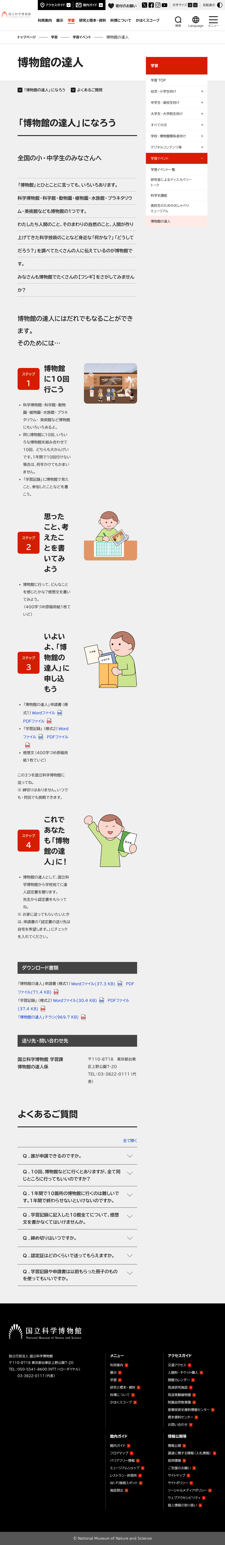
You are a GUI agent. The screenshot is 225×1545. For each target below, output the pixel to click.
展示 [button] (59, 20)
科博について (120, 1395)
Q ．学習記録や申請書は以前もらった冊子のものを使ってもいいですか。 (70, 1275)
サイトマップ (176, 1475)
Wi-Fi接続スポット (124, 1483)
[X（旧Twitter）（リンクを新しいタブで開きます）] (144, 5)
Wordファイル (43, 713)
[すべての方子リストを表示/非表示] (176, 124)
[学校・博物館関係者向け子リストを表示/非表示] (176, 136)
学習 (54, 37)
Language (195, 25)
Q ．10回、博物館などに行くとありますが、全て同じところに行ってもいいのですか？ (71, 1175)
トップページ (27, 37)
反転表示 (209, 5)
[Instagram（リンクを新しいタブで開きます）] (157, 5)
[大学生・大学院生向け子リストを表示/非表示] (176, 113)
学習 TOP (158, 80)
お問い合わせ (178, 1424)
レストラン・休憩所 (123, 1475)
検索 (178, 25)
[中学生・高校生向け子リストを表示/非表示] (176, 102)
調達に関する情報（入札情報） (189, 1453)
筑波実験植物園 (179, 1394)
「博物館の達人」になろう (44, 90)
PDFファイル (34, 721)
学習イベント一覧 (163, 169)
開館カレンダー (179, 1380)
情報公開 (174, 1445)
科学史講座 (159, 195)
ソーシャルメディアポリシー (187, 1490)
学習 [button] (71, 20)
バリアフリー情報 (122, 1460)
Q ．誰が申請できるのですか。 (52, 1156)
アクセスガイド (55, 5)
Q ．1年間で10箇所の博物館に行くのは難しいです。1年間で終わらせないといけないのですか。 (71, 1197)
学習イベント (82, 37)
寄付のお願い (126, 6)
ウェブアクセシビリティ (184, 1497)
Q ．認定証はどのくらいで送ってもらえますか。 (68, 1255)
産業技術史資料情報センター (189, 1409)
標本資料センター (180, 1417)
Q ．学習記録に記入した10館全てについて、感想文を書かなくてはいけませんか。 (71, 1218)
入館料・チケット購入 (183, 1372)
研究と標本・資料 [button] (92, 20)
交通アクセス (177, 1365)
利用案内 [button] (45, 20)
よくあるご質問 (89, 90)
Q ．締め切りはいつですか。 (50, 1238)
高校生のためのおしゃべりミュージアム (170, 208)
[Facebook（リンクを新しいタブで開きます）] (151, 5)
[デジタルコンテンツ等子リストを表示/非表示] (176, 147)
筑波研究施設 (178, 1387)
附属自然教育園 (179, 1401)
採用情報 (174, 1460)
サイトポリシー (178, 1483)
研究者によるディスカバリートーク (171, 182)
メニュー (213, 25)
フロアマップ (119, 1453)
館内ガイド (90, 5)
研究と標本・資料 (122, 1387)
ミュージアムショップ (125, 1468)
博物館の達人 (161, 221)
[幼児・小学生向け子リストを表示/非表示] (176, 91)
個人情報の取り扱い (182, 1505)
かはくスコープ (121, 1402)
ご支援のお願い (179, 1468)
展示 (113, 1372)
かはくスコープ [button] (148, 20)
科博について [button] (120, 20)
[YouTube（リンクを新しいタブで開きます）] (164, 5)
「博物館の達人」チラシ (48, 1017)
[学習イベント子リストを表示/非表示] (176, 158)
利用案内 (116, 1365)
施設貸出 (116, 1490)
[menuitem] (176, 80)
